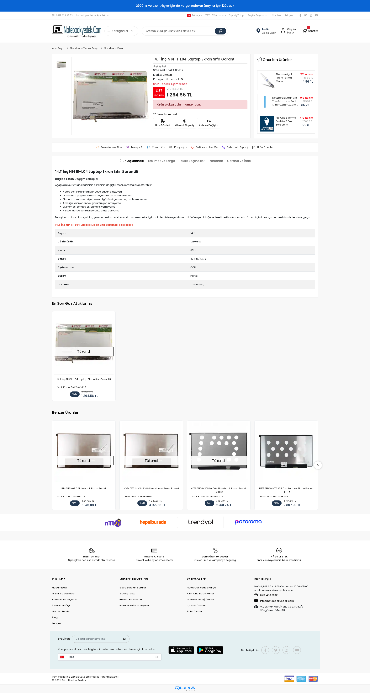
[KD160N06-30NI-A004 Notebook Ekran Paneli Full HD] (218, 453)
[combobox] (62, 657)
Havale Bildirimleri (130, 599)
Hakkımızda (59, 587)
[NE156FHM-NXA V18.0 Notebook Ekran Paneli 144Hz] (286, 453)
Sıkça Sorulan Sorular (132, 587)
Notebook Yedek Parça (201, 587)
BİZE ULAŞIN (262, 579)
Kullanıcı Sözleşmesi (64, 599)
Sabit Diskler (194, 611)
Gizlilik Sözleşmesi (63, 593)
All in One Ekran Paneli (200, 593)
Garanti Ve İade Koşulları (134, 605)
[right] (317, 465)
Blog (55, 617)
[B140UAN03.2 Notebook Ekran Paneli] (84, 453)
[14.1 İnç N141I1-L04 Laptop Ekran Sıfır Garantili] (84, 344)
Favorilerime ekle (167, 114)
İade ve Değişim (62, 605)
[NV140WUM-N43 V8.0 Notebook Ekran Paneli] (151, 453)
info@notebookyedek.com (277, 601)
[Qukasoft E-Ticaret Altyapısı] (185, 688)
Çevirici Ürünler (196, 605)
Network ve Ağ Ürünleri (201, 599)
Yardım (276, 15)
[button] (310, 31)
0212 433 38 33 (269, 595)
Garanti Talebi (61, 611)
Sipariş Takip (236, 15)
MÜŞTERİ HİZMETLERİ (133, 579)
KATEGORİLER (196, 579)
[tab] (131, 161)
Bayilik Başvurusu (258, 15)
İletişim (289, 15)
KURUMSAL (59, 579)
